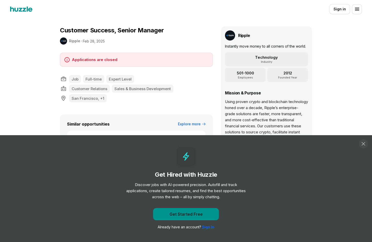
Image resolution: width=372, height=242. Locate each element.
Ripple (74, 41)
